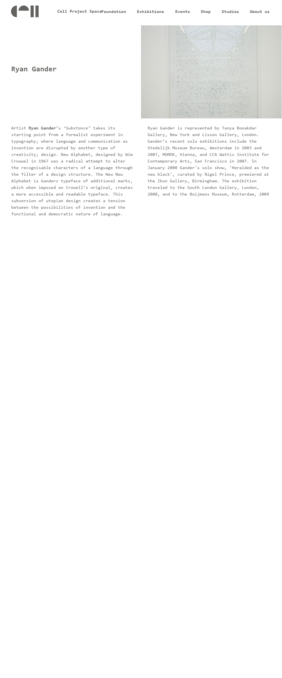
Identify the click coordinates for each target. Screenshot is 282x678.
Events (182, 12)
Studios (230, 12)
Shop (206, 12)
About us (260, 12)
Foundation (113, 12)
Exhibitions (150, 12)
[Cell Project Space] (33, 13)
